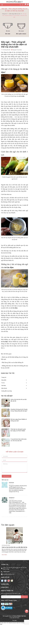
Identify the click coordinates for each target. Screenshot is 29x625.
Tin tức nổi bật (7, 396)
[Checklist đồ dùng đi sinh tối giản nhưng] (5, 412)
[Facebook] (5, 580)
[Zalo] (2, 580)
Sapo (18, 617)
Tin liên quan (7, 524)
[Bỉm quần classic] (21, 27)
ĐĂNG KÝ (24, 596)
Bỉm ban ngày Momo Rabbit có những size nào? (19, 420)
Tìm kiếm (14, 620)
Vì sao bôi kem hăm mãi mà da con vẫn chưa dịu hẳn (18, 439)
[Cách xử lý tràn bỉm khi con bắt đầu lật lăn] (5, 402)
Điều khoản (4, 388)
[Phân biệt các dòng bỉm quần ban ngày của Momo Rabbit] (5, 432)
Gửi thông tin (7, 476)
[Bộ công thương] (14, 608)
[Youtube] (9, 580)
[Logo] (14, 2)
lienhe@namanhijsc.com (8, 574)
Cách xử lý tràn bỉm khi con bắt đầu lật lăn (19, 400)
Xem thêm (4, 554)
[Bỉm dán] (7, 27)
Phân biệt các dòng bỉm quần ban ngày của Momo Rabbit (18, 429)
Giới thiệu (3, 385)
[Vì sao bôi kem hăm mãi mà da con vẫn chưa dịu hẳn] (5, 442)
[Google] (12, 580)
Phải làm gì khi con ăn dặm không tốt (12, 362)
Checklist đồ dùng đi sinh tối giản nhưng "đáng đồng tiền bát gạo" (19, 410)
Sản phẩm (3, 380)
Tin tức (3, 382)
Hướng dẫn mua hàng (6, 391)
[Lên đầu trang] (26, 616)
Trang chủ (3, 377)
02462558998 (6, 571)
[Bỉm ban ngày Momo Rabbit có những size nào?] (5, 422)
